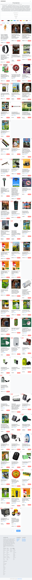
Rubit (3, 96)
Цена (16, 17)
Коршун (25, 57)
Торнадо (4, 151)
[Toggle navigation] (30, 1)
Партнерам (24, 540)
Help (25, 78)
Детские (11, 551)
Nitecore (4, 236)
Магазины (18, 538)
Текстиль (14, 557)
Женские (11, 549)
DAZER (25, 350)
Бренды (16, 16)
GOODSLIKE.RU (19, 578)
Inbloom (4, 193)
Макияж (4, 567)
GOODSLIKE (3, 1)
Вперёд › (18, 530)
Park (14, 78)
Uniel (25, 295)
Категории (16, 14)
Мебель (14, 555)
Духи (4, 562)
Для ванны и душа (4, 573)
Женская (4, 549)
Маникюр (4, 564)
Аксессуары (4, 563)
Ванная (14, 554)
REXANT (4, 115)
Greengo (4, 173)
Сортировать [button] (15, 12)
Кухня (14, 553)
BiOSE (25, 369)
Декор (14, 556)
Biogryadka (4, 78)
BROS (25, 214)
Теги (17, 540)
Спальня (14, 550)
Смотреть (8, 42)
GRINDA (15, 115)
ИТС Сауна (25, 173)
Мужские (11, 550)
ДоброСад (4, 40)
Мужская (4, 550)
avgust (4, 256)
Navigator (15, 351)
